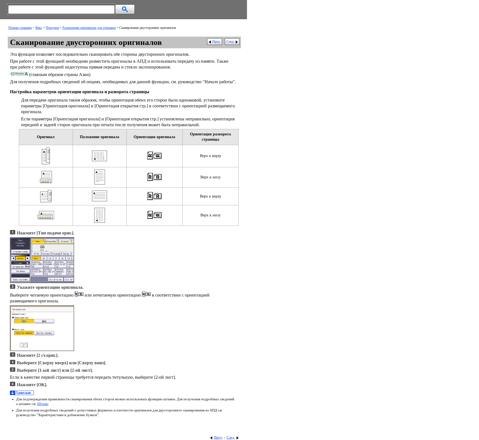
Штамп (42, 404)
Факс (38, 28)
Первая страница (20, 28)
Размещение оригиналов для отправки (89, 28)
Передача (52, 28)
